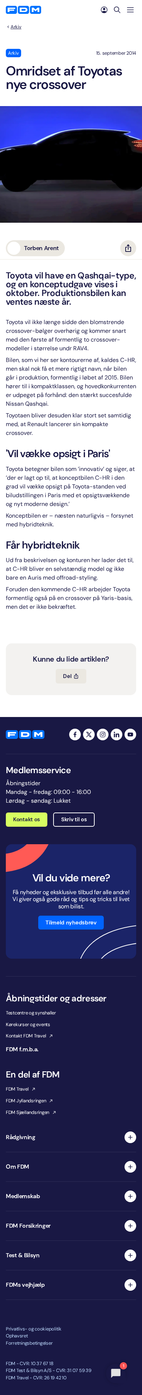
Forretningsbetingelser (29, 1343)
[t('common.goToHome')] (25, 734)
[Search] (117, 10)
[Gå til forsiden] (23, 10)
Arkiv (16, 27)
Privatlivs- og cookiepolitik (34, 1329)
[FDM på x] (89, 734)
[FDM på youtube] (130, 734)
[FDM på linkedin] (116, 734)
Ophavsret (17, 1336)
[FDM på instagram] (103, 734)
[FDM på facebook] (75, 734)
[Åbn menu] (130, 10)
